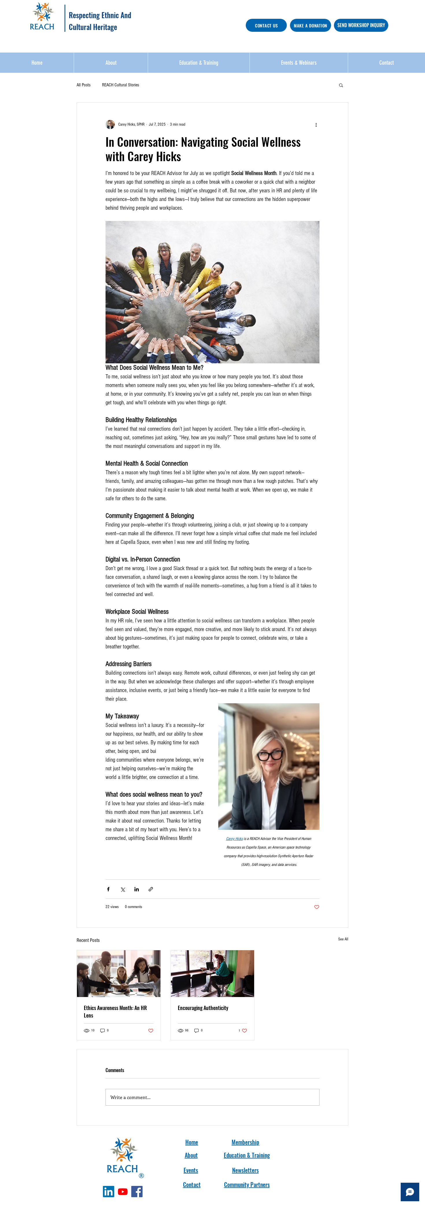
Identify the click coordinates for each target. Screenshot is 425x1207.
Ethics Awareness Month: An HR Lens (115, 1011)
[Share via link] (151, 889)
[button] (341, 85)
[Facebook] (137, 1191)
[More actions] (316, 124)
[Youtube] (122, 1191)
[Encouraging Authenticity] (212, 973)
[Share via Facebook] (108, 889)
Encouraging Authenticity (203, 1007)
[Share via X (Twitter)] (122, 889)
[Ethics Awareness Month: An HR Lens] (118, 973)
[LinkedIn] (108, 1191)
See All (343, 939)
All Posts (83, 85)
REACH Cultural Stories (120, 85)
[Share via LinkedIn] (136, 889)
